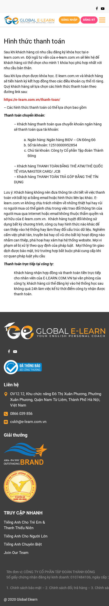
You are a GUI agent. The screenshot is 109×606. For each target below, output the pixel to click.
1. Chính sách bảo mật (24, 588)
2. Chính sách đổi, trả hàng (66, 588)
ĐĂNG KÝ (89, 19)
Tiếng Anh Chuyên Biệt (23, 544)
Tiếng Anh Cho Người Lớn (25, 536)
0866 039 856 (21, 413)
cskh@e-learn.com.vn (28, 421)
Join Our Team (16, 552)
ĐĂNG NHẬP (69, 19)
